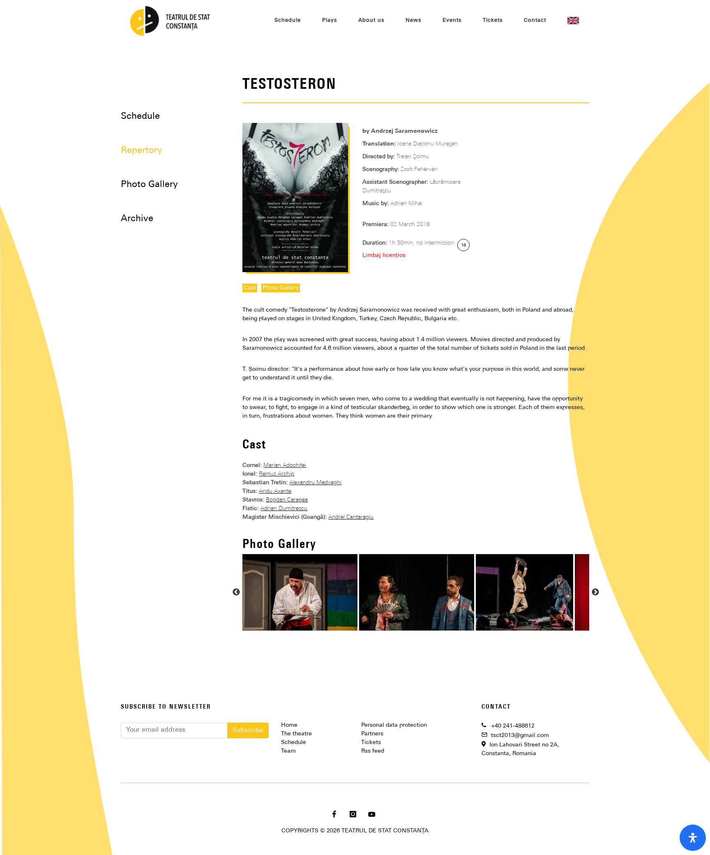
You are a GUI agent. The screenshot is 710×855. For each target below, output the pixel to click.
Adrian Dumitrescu (283, 509)
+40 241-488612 (513, 726)
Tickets (371, 742)
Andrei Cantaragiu (350, 517)
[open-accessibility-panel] (693, 838)
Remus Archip (276, 474)
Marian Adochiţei (284, 465)
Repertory (141, 150)
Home (289, 725)
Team (288, 751)
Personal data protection (394, 725)
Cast (250, 288)
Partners (372, 734)
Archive (137, 219)
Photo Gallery (281, 288)
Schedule (140, 116)
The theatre (296, 734)
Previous (236, 592)
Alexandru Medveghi (315, 483)
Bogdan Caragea (287, 500)
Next (595, 592)
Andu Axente (275, 491)
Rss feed (372, 751)
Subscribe (248, 730)
